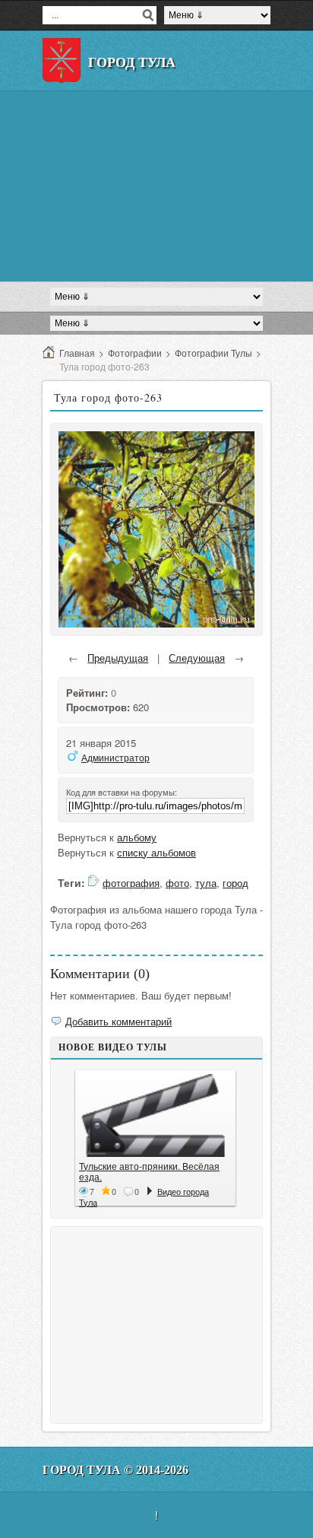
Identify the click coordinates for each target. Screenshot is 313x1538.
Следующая (197, 657)
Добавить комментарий (118, 1021)
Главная (77, 352)
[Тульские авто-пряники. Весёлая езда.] (155, 1115)
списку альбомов (156, 852)
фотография (131, 882)
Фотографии (135, 352)
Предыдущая (117, 657)
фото (177, 882)
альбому (136, 837)
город (235, 882)
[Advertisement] (156, 186)
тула (206, 882)
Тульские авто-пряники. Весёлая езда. (149, 1171)
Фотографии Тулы (213, 352)
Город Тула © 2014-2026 (115, 1469)
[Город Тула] (62, 61)
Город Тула (131, 62)
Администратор (115, 757)
